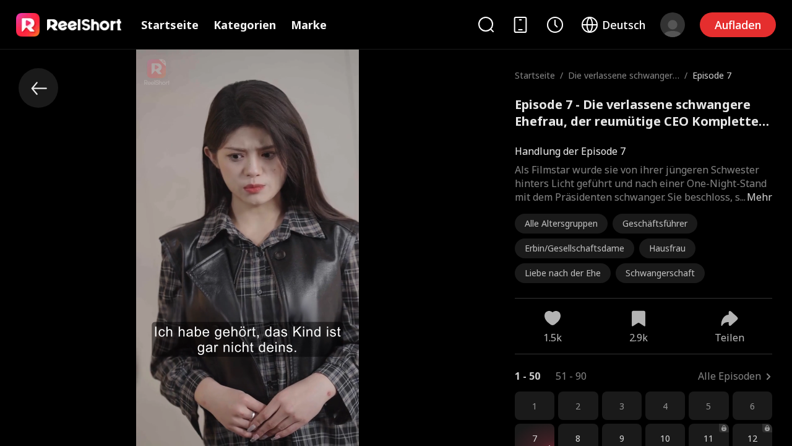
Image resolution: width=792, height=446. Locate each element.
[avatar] (672, 24)
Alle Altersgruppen (561, 223)
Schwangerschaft (660, 273)
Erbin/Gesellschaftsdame (574, 248)
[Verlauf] (555, 25)
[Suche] (486, 24)
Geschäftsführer (654, 223)
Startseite (170, 24)
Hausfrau (667, 248)
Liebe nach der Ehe (563, 273)
